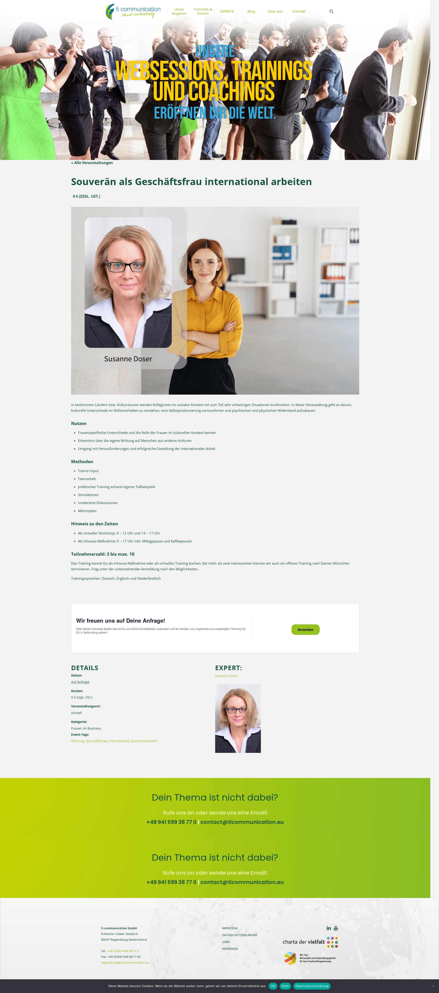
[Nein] (433, 986)
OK (273, 986)
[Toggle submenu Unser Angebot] (187, 11)
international (119, 741)
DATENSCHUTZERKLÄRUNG (239, 935)
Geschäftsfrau (96, 741)
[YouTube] (335, 929)
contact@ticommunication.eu (242, 822)
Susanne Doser (226, 676)
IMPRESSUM (230, 928)
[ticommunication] (133, 11)
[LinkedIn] (329, 929)
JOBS (226, 942)
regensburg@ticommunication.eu (125, 962)
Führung (77, 741)
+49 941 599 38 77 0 (171, 822)
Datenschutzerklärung (312, 986)
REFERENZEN (230, 949)
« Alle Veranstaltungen (92, 162)
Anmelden (305, 629)
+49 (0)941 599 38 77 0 (123, 951)
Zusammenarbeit (144, 741)
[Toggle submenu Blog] (259, 11)
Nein (285, 986)
